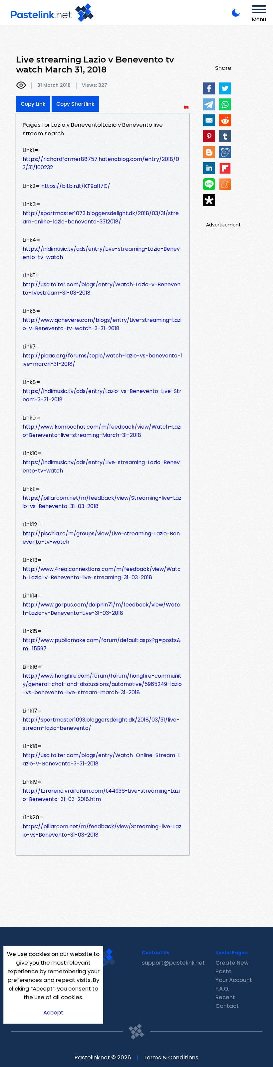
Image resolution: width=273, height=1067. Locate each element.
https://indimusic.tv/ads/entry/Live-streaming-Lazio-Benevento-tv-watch (101, 253)
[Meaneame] (225, 184)
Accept (53, 1012)
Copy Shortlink (75, 103)
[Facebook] (209, 88)
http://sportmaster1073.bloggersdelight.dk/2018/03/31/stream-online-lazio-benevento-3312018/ (101, 217)
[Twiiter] (225, 88)
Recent (225, 997)
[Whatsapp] (225, 104)
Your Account (233, 980)
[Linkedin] (209, 168)
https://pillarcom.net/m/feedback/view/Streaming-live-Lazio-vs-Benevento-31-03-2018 (102, 502)
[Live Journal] (225, 152)
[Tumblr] (225, 136)
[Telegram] (209, 104)
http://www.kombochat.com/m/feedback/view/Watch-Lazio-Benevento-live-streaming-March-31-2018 (102, 431)
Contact (227, 1006)
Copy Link (33, 103)
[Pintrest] (209, 136)
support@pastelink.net (173, 963)
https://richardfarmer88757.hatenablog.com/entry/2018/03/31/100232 (101, 163)
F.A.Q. (222, 989)
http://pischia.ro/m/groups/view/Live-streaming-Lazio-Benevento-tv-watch (101, 538)
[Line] (209, 184)
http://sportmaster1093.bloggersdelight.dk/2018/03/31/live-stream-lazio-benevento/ (101, 724)
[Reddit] (225, 120)
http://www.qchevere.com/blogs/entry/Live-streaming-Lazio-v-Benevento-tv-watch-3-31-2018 (102, 324)
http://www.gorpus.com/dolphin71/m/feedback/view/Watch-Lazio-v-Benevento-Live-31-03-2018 (101, 609)
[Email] (209, 120)
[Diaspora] (209, 200)
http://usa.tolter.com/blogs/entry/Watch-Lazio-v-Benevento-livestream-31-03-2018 (101, 289)
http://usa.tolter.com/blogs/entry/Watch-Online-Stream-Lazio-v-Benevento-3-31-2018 (101, 759)
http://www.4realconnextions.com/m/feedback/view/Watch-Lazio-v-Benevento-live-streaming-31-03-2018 (102, 573)
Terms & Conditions (170, 1057)
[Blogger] (209, 152)
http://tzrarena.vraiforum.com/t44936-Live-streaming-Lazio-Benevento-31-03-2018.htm (101, 795)
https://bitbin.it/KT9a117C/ (75, 186)
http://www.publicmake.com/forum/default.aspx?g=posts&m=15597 (102, 644)
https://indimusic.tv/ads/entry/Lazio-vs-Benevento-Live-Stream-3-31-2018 (102, 395)
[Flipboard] (225, 168)
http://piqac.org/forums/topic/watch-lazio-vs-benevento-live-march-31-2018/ (102, 360)
